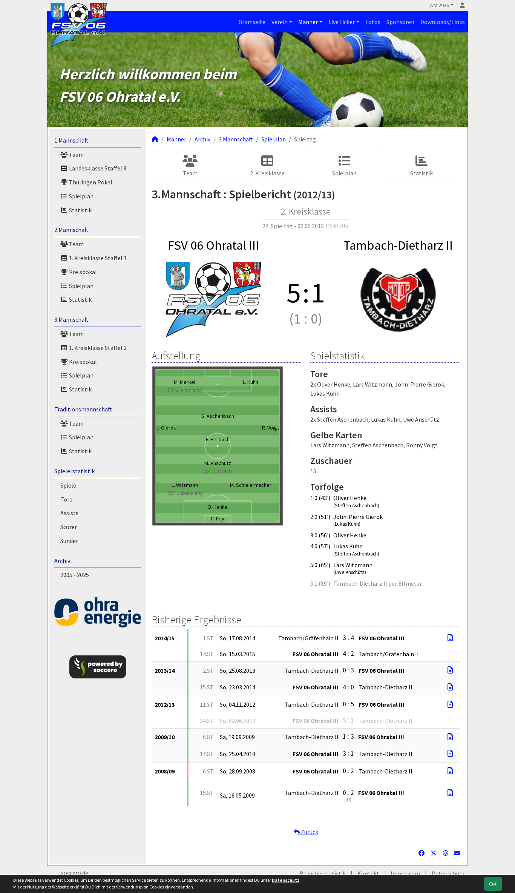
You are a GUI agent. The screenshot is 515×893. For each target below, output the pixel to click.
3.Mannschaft (71, 319)
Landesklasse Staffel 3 (97, 168)
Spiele (68, 485)
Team (76, 154)
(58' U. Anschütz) (184, 390)
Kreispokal (82, 272)
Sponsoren (400, 22)
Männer (308, 22)
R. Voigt (270, 427)
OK (493, 884)
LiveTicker (341, 22)
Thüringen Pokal (90, 182)
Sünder (69, 541)
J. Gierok (166, 427)
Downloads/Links (442, 22)
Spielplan (80, 196)
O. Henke (217, 506)
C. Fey (217, 518)
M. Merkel (184, 382)
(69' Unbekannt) (184, 492)
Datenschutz (448, 873)
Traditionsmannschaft (83, 409)
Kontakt (368, 873)
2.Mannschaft (71, 229)
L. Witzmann (185, 485)
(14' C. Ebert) (218, 471)
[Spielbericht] (450, 637)
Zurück (309, 832)
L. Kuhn (250, 382)
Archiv (62, 561)
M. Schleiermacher (250, 485)
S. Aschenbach (217, 416)
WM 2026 (439, 5)
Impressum (405, 873)
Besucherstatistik (323, 873)
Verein (279, 22)
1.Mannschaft (71, 140)
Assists (69, 513)
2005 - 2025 (74, 574)
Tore (66, 499)
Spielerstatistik (74, 471)
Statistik (80, 210)
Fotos (372, 22)
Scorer (68, 527)
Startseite (252, 22)
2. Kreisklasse (267, 173)
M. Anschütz (217, 463)
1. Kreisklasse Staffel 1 (97, 258)
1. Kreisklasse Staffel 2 (97, 347)
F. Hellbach (218, 439)
